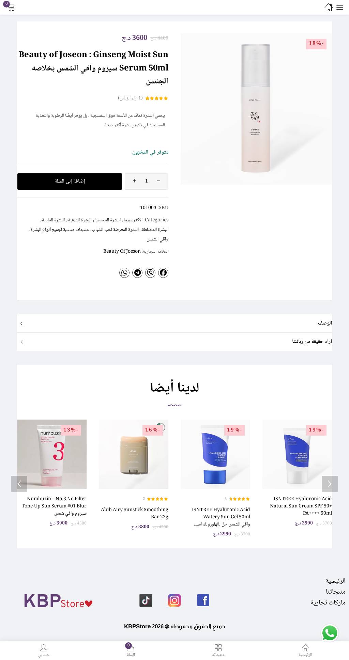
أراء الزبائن (130, 98)
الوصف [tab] (325, 323)
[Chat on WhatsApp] (329, 634)
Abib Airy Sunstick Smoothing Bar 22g (134, 513)
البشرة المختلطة (155, 229)
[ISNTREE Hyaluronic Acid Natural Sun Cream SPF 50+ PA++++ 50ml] (297, 454)
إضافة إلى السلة (70, 181)
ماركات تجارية (328, 603)
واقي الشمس (157, 239)
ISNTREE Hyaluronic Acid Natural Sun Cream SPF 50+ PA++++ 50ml (301, 506)
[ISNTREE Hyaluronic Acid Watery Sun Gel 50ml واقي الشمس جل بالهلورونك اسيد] (215, 454)
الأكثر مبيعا (133, 220)
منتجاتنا (336, 592)
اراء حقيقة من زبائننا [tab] (312, 341)
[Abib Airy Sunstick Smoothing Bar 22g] (133, 454)
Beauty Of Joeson (122, 251)
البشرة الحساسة (107, 220)
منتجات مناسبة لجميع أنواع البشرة (60, 229)
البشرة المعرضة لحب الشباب (115, 229)
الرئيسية (335, 581)
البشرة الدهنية (79, 220)
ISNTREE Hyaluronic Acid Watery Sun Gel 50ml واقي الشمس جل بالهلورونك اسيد (221, 517)
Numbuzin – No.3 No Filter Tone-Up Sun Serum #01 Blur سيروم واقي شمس (54, 506)
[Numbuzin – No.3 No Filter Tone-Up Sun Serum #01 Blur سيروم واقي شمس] (52, 454)
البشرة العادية (53, 220)
